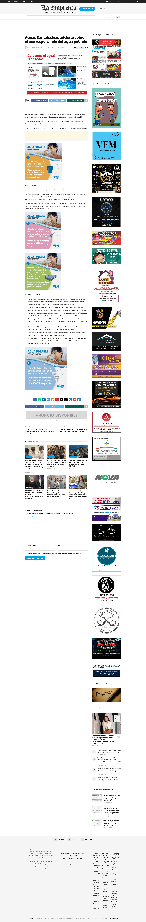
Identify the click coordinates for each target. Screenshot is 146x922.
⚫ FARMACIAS (113, 1)
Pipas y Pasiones (114, 870)
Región (114, 886)
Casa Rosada (96, 873)
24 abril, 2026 (51, 499)
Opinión (114, 867)
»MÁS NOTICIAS (6, 1)
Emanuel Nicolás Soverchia (38, 47)
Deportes (96, 895)
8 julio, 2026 (72, 468)
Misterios (114, 861)
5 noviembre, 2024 (108, 802)
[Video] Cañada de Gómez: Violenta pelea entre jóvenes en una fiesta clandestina (109, 751)
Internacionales (105, 893)
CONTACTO (141, 1)
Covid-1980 (96, 888)
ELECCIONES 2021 (105, 858)
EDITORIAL (96, 906)
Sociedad (28, 456)
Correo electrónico (31, 545)
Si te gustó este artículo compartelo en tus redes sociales (56, 395)
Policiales (114, 877)
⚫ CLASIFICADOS (129, 1)
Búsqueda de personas (96, 864)
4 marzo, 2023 (107, 816)
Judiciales (105, 900)
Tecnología (114, 902)
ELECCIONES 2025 (105, 865)
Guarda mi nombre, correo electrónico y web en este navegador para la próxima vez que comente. (54, 553)
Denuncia (96, 893)
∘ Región (24, 1)
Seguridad (114, 891)
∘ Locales (16, 1)
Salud (114, 889)
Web (59, 545)
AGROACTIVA (96, 855)
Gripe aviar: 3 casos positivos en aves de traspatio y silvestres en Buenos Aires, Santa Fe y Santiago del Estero (111, 810)
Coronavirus (96, 882)
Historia (105, 887)
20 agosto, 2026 (29, 472)
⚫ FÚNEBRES (121, 1)
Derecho (96, 897)
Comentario (29, 517)
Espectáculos (105, 880)
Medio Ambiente (105, 908)
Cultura (96, 891)
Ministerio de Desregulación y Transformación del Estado (114, 856)
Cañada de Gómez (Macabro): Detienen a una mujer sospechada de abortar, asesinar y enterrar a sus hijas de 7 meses (109, 770)
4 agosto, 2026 (51, 468)
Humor (105, 889)
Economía (96, 903)
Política (114, 879)
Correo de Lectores (96, 885)
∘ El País (37, 1)
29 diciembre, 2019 (52, 47)
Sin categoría (114, 896)
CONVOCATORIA (97, 880)
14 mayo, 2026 (29, 500)
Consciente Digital (114, 918)
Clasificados (96, 875)
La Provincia (105, 903)
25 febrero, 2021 (108, 827)
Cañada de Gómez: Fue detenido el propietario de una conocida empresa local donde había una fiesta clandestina (109, 779)
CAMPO (96, 867)
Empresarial (31, 32)
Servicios (114, 893)
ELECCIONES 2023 (105, 862)
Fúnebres (105, 882)
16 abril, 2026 (73, 500)
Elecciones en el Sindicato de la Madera (105, 871)
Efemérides (105, 853)
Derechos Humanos (96, 900)
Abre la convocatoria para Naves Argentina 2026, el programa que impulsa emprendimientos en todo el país (78, 494)
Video (114, 904)
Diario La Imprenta (36, 918)
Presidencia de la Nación (114, 883)
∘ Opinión (31, 1)
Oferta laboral (114, 864)
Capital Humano (96, 870)
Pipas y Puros (114, 873)
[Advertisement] (73, 26)
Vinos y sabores (114, 907)
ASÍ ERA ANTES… (96, 860)
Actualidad (96, 853)
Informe (105, 891)
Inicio (26, 32)
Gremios (105, 884)
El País (105, 855)
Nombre (28, 538)
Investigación (105, 896)
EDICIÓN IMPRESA (88, 9)
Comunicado (96, 878)
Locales (105, 905)
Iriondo (105, 898)
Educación (96, 908)
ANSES (96, 857)
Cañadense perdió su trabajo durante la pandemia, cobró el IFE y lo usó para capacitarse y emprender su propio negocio (103, 739)
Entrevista (105, 877)
